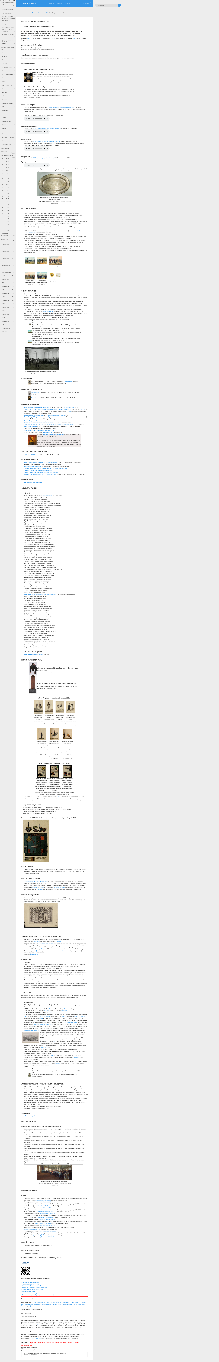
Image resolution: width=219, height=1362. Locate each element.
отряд (41, 943)
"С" (5, 204)
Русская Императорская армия (40, 1302)
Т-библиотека (8, 304)
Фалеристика (38, 1306)
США (8, 96)
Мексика (8, 60)
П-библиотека (8, 293)
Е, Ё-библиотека (8, 262)
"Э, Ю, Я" (5, 230)
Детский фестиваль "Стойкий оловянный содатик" (8, 41)
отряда (26, 1030)
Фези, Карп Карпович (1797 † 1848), (35, 462)
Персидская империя (8, 70)
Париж (69, 411)
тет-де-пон (43, 1047)
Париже (41, 887)
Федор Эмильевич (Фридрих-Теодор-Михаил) (40, 594)
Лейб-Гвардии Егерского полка (43, 1024)
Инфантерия (81, 1304)
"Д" (5, 170)
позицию (57, 1063)
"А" (5, 159)
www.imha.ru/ (27, 13)
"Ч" (5, 221)
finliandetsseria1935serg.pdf (44, 1211)
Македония (8, 110)
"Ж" (5, 176)
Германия (8, 92)
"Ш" (5, 224)
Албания (8, 63)
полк (28, 38)
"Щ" (5, 227)
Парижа (40, 889)
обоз (62, 951)
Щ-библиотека (8, 328)
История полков (64, 1302)
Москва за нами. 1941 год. (8, 35)
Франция (8, 88)
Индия (8, 141)
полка (53, 38)
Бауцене (51, 1009)
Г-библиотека (8, 255)
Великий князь (68, 381)
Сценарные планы (8, 24)
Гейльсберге (36, 941)
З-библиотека (8, 269)
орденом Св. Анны (59, 887)
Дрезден (83, 409)
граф (43, 474)
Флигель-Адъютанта (71, 1022)
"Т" (5, 207)
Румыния (8, 99)
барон (66, 468)
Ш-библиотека (8, 324)
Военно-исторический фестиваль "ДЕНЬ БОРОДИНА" (8, 29)
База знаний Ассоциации (8, 156)
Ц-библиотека (8, 321)
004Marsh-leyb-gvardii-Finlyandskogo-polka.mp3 (46, 141)
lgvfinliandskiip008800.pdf (40, 1235)
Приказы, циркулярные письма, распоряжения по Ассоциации (8, 18)
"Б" (5, 161)
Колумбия (8, 56)
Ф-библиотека (8, 310)
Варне (63, 1016)
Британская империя (8, 67)
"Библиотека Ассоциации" (8, 240)
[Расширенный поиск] (116, 5)
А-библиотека (8, 244)
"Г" (5, 167)
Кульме (46, 1010)
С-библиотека (8, 300)
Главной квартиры (36, 1324)
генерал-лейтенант (68, 407)
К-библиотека (8, 276)
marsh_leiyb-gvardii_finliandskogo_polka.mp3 (61, 107)
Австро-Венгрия (8, 144)
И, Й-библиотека (8, 272)
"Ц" (5, 219)
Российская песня (8, 121)
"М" (5, 190)
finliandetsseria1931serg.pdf (44, 1206)
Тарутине (44, 949)
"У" (5, 210)
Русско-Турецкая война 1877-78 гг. (67, 1304)
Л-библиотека (8, 279)
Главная (51, 3)
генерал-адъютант (50, 415)
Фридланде (58, 941)
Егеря (59, 796)
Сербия (8, 117)
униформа (31, 1306)
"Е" (5, 173)
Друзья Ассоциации (8, 9)
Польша (8, 78)
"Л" (5, 187)
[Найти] (119, 5)
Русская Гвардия (55, 1302)
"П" (5, 199)
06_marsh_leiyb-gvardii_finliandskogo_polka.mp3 (46, 128)
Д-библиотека (8, 258)
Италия (8, 81)
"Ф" (5, 213)
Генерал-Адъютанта (80, 1016)
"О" (5, 196)
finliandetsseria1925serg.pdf (43, 1200)
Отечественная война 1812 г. (33, 1304)
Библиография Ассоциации (8, 234)
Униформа (24, 1306)
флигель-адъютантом (30, 426)
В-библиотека (8, 251)
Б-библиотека (8, 248)
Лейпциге (35, 887)
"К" (5, 184)
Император (27, 454)
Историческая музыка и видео (8, 48)
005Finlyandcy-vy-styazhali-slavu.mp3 (44, 158)
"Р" (5, 201)
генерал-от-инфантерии (54, 424)
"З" (5, 179)
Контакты (59, 3)
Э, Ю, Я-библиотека (8, 331)
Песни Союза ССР (8, 85)
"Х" (5, 216)
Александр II (34, 454)
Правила (67, 3)
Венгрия (8, 128)
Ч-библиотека (8, 317)
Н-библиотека (8, 286)
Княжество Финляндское (8, 132)
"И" (5, 181)
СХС (8, 106)
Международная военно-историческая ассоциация (8, 4)
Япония (8, 124)
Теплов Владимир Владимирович (34, 421)
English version (8, 148)
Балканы (76, 1057)
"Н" (5, 193)
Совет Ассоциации (8, 13)
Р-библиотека (8, 297)
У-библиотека (8, 307)
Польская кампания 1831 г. (49, 1304)
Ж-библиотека (8, 265)
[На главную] (19, 13)
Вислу (55, 1041)
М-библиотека (8, 283)
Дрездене (67, 1009)
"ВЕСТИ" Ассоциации (8, 152)
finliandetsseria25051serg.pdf (32, 1229)
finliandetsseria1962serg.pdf (45, 1217)
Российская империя (8, 103)
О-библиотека (8, 290)
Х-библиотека (8, 314)
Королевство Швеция (8, 137)
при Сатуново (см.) (44, 1016)
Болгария (8, 114)
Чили (8, 52)
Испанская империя (8, 74)
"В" (5, 164)
